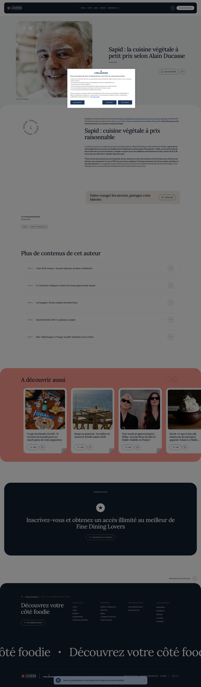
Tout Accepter (125, 102)
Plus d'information (95, 97)
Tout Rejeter (109, 102)
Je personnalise (77, 102)
